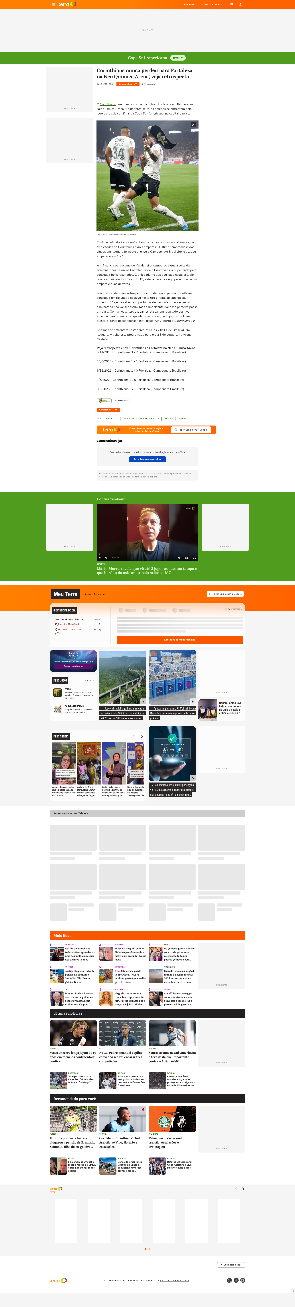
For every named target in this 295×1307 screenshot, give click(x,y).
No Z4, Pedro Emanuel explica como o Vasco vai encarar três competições (120, 1057)
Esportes (183, 419)
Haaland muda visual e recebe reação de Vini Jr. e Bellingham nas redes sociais (82, 1166)
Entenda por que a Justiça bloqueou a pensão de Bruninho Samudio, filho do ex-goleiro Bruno (72, 1142)
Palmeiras (153, 1134)
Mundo (167, 944)
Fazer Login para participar (147, 459)
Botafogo (73, 1073)
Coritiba (103, 1134)
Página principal (67, 4)
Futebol (169, 419)
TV (66, 989)
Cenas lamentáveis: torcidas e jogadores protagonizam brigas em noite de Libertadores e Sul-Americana (181, 1081)
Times (176, 57)
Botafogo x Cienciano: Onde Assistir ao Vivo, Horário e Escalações (179, 1165)
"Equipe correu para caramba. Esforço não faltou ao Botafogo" (80, 1079)
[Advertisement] (221, 1080)
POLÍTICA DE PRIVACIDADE (175, 1280)
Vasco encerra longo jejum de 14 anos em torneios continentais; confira (73, 1057)
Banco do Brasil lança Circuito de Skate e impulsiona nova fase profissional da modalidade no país (130, 1166)
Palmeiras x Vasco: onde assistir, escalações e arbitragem (166, 1142)
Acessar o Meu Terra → (95, 593)
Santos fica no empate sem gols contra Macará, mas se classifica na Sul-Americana (131, 1081)
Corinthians (108, 104)
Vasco (53, 1048)
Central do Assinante (211, 4)
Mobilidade (169, 967)
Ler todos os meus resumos (179, 639)
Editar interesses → (234, 608)
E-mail (231, 4)
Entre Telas (70, 944)
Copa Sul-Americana (149, 419)
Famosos (118, 944)
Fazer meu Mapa (73, 666)
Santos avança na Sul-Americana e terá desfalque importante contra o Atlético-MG (172, 1057)
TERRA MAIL (189, 4)
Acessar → (89, 680)
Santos (152, 1048)
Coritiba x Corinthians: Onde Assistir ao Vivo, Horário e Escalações (120, 1142)
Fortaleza (129, 419)
